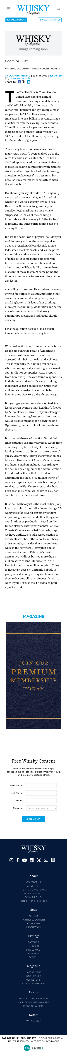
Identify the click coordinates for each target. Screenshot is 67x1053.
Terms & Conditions (33, 889)
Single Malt (33, 949)
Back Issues (33, 976)
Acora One (52, 1041)
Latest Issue (33, 972)
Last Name (17, 793)
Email (19, 800)
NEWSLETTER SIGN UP (50, 20)
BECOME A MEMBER (16, 20)
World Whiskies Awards (33, 1002)
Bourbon (33, 953)
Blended (33, 946)
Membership (33, 979)
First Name (16, 785)
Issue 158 (56, 75)
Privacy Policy (33, 893)
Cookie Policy (33, 897)
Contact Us (33, 882)
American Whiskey (33, 983)
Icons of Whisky (33, 1006)
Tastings (33, 942)
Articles (33, 915)
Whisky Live (33, 1021)
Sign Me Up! (33, 819)
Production (33, 927)
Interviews (33, 923)
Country (17, 808)
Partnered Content (33, 919)
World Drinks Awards (33, 998)
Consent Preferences (34, 901)
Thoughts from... (18, 75)
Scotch (33, 957)
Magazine (33, 616)
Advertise (33, 886)
